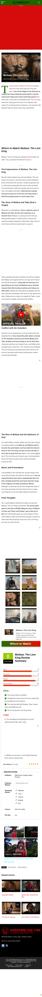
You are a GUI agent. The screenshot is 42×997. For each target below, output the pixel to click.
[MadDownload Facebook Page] (3, 945)
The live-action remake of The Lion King (22, 86)
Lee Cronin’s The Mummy (30, 917)
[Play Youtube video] (21, 315)
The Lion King (35, 99)
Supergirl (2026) (7, 895)
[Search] (39, 2)
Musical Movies (22, 867)
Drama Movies (12, 867)
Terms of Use (8, 965)
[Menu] (2, 2)
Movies (10, 54)
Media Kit (28, 965)
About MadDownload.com (14, 966)
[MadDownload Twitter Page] (6, 945)
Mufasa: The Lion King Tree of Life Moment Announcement (20, 841)
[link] (7, 841)
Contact (27, 966)
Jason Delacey (7, 79)
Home (5, 54)
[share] (34, 840)
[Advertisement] (21, 28)
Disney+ (28, 160)
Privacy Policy (19, 965)
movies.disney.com (22, 783)
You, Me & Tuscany (8, 917)
